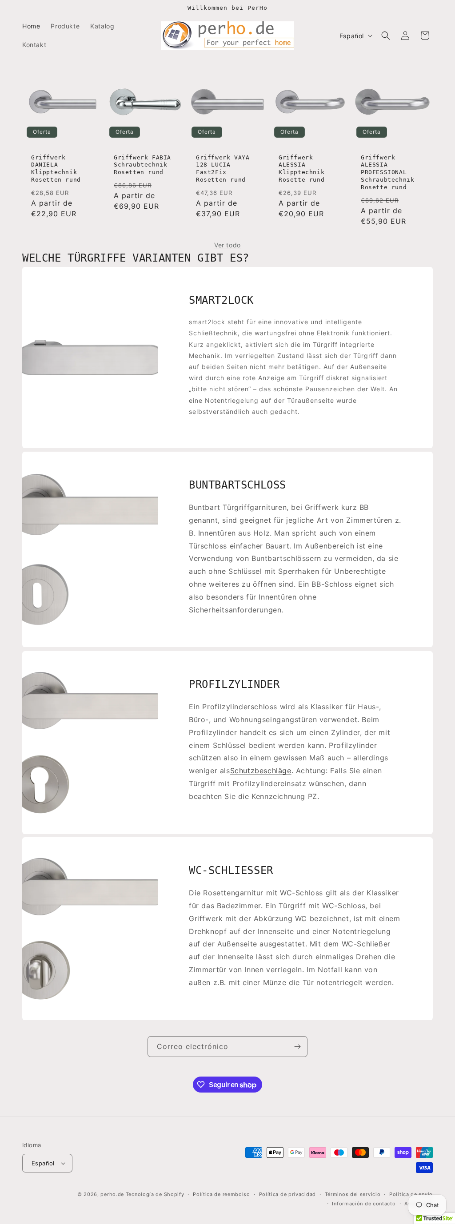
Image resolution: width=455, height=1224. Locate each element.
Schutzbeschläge (260, 770)
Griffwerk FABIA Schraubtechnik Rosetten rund (142, 165)
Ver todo (227, 245)
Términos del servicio (353, 1194)
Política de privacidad (287, 1194)
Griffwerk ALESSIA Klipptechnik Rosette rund (301, 168)
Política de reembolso (221, 1194)
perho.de (112, 1194)
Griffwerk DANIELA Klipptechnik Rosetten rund (56, 168)
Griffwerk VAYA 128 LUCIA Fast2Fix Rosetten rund (222, 168)
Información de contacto (363, 1203)
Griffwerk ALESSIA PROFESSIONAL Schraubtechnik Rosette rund (387, 172)
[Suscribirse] (297, 1046)
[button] (385, 35)
